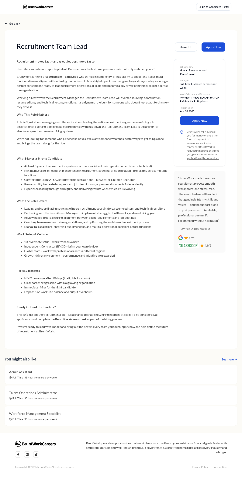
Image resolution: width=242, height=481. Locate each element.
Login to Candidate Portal (214, 6)
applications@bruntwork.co (203, 158)
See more (228, 359)
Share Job (186, 47)
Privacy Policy (200, 466)
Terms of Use (219, 466)
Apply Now (213, 47)
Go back (14, 23)
